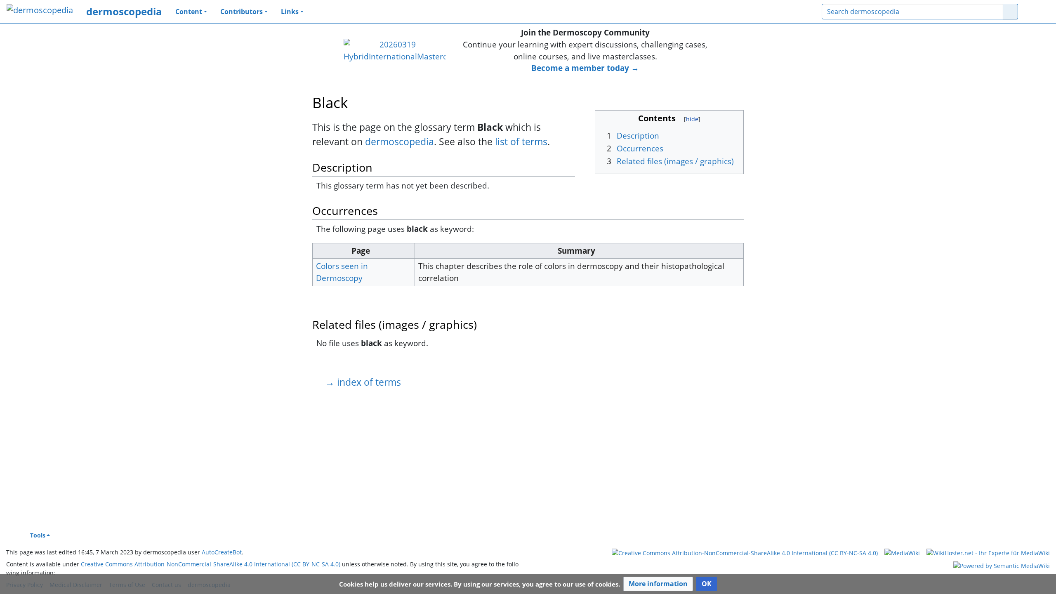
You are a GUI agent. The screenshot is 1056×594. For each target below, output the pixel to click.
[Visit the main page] (40, 10)
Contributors (241, 11)
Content (188, 11)
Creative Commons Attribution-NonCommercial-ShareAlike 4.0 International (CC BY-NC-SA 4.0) (210, 564)
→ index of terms (363, 382)
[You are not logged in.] (1037, 11)
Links (290, 11)
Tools (37, 535)
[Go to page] (1010, 11)
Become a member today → (585, 67)
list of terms (521, 141)
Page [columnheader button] (360, 250)
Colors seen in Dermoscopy (342, 271)
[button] (658, 584)
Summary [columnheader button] (576, 250)
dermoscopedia (124, 11)
